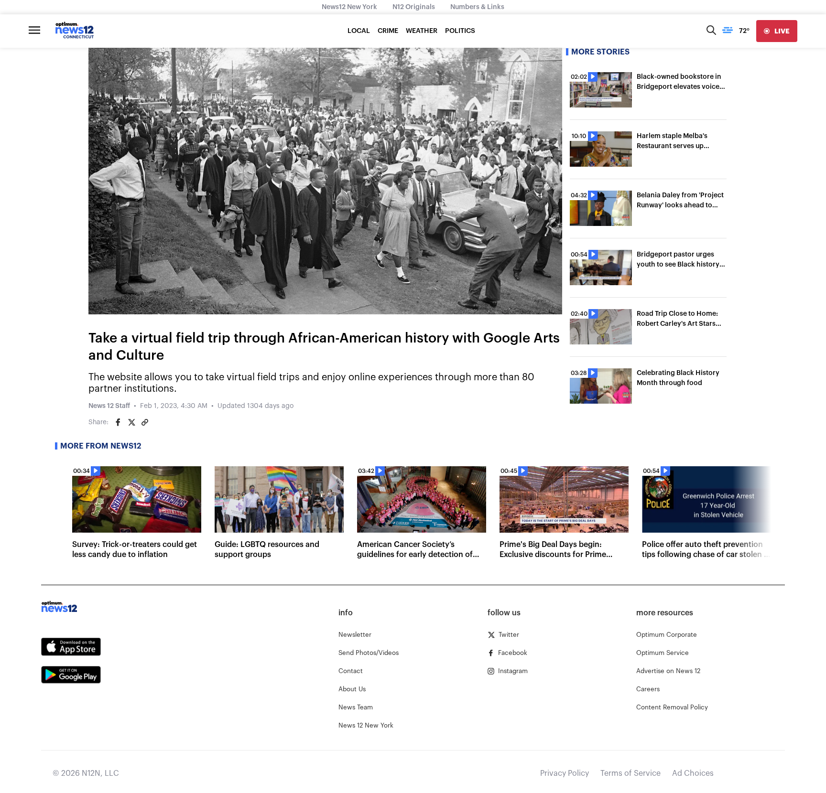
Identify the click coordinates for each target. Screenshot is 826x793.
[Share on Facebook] (118, 422)
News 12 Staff (109, 406)
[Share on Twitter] (131, 422)
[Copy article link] (145, 422)
